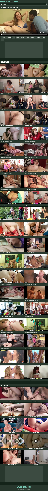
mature (4, 37)
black (44, 37)
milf (14, 37)
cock (28, 37)
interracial (38, 37)
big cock (23, 37)
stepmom (32, 37)
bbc (3, 40)
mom (18, 37)
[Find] (46, 4)
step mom (9, 37)
